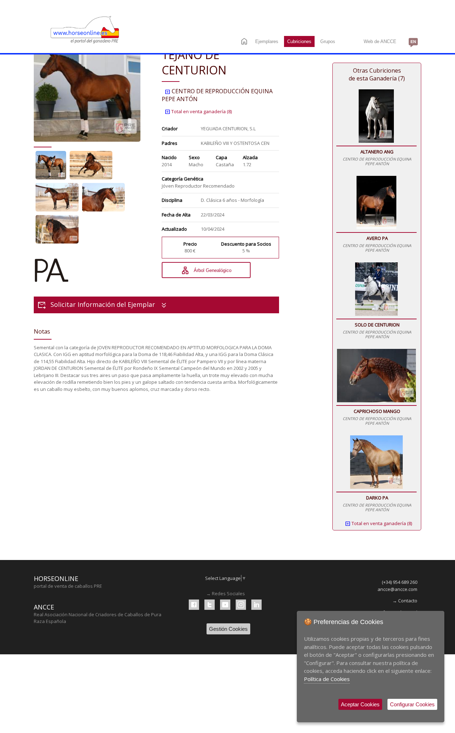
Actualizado (174, 229)
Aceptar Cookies (360, 704)
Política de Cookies (327, 678)
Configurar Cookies (412, 704)
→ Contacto (404, 600)
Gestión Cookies (228, 629)
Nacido (169, 157)
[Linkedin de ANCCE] (256, 605)
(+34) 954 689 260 (399, 582)
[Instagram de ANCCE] (241, 605)
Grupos (327, 41)
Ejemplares (266, 41)
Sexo (194, 157)
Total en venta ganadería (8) (198, 111)
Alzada (250, 157)
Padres (169, 143)
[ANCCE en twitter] (209, 605)
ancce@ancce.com (397, 589)
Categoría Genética (182, 179)
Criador (170, 128)
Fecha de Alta (176, 214)
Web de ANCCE (380, 41)
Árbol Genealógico (206, 271)
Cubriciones (299, 41)
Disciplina (172, 200)
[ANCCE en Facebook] (194, 605)
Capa (221, 157)
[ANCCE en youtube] (225, 605)
